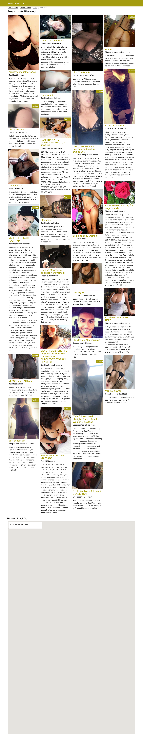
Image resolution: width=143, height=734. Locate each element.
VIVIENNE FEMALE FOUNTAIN (19, 239)
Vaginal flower (113, 390)
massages (78, 292)
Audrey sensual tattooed (22, 72)
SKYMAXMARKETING (16, 3)
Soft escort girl (17, 440)
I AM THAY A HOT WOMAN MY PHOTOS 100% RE (53, 142)
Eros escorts (13, 8)
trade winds (15, 185)
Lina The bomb (81, 72)
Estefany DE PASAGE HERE (117, 319)
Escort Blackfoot (114, 125)
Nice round (47, 95)
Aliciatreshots (16, 129)
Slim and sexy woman (85, 235)
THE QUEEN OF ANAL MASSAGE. (53, 457)
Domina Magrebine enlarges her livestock (53, 271)
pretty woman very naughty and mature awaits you (84, 149)
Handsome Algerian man (86, 340)
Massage (46, 220)
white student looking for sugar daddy (119, 207)
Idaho (35, 8)
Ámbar (109, 49)
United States (25, 8)
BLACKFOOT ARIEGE (20, 380)
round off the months (53, 40)
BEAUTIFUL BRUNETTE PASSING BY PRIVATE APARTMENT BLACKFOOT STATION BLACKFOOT (54, 356)
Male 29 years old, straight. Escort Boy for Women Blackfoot (86, 419)
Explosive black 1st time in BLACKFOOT (87, 492)
